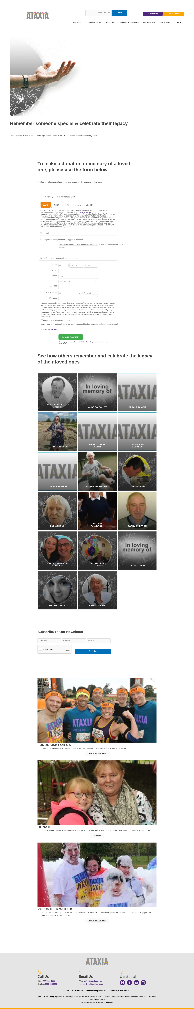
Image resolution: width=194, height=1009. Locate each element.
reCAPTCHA (81, 342)
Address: (53, 286)
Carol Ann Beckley (137, 445)
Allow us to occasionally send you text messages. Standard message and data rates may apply (81, 324)
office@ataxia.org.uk (93, 981)
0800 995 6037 (51, 984)
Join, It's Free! (173, 14)
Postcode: (53, 298)
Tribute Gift (44, 233)
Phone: (54, 276)
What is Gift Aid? (85, 212)
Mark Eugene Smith (97, 445)
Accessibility (91, 990)
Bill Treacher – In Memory (57, 406)
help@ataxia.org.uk (94, 984)
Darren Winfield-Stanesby (57, 564)
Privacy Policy (124, 990)
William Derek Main (97, 564)
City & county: (51, 292)
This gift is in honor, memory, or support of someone (62, 240)
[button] (97, 753)
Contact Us (68, 990)
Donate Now (153, 14)
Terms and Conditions (107, 990)
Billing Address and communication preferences (59, 258)
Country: (54, 281)
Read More (59, 410)
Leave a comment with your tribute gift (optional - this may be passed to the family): (91, 244)
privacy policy (53, 329)
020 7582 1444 (49, 981)
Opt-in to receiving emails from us (56, 320)
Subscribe (93, 651)
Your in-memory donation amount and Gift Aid (58, 197)
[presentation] (54, 649)
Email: (54, 270)
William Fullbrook (97, 524)
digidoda (109, 1002)
